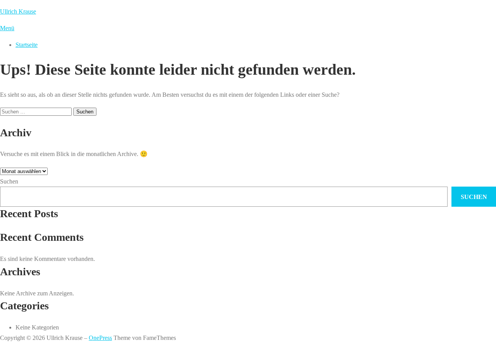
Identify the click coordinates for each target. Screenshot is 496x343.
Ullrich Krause (18, 11)
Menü (7, 28)
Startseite (27, 44)
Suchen (9, 181)
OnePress (100, 337)
